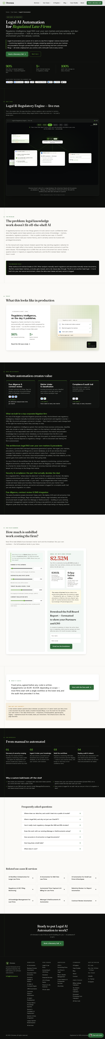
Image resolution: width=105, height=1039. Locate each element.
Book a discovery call (94, 3)
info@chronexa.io (12, 976)
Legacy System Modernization (31, 1022)
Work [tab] (50, 124)
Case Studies (74, 3)
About (82, 3)
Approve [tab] (55, 124)
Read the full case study (20, 344)
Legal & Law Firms (45, 966)
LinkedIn (90, 976)
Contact (75, 976)
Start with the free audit (81, 687)
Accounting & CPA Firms (46, 971)
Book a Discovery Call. (17, 54)
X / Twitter (91, 979)
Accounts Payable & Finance (30, 979)
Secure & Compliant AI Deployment (30, 1011)
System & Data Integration (31, 1017)
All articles (60, 986)
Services (36, 3)
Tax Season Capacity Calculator (76, 990)
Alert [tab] (61, 124)
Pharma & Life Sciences (46, 986)
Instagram (91, 982)
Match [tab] (44, 124)
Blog (65, 3)
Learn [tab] (66, 124)
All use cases (46, 989)
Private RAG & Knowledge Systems (31, 1005)
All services (30, 1025)
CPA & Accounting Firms (62, 966)
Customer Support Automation (30, 993)
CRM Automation (32, 989)
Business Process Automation (32, 969)
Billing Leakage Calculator (77, 984)
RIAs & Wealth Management (62, 976)
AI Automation (31, 965)
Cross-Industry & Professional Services (63, 981)
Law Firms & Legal (61, 971)
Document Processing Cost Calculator (77, 996)
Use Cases (46, 3)
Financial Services (47, 977)
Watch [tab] (39, 124)
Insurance (45, 975)
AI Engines (56, 3)
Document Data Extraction (31, 974)
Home (7, 12)
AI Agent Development (31, 999)
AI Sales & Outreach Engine (32, 985)
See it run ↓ (35, 54)
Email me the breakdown (61, 646)
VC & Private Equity (46, 981)
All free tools (76, 1001)
